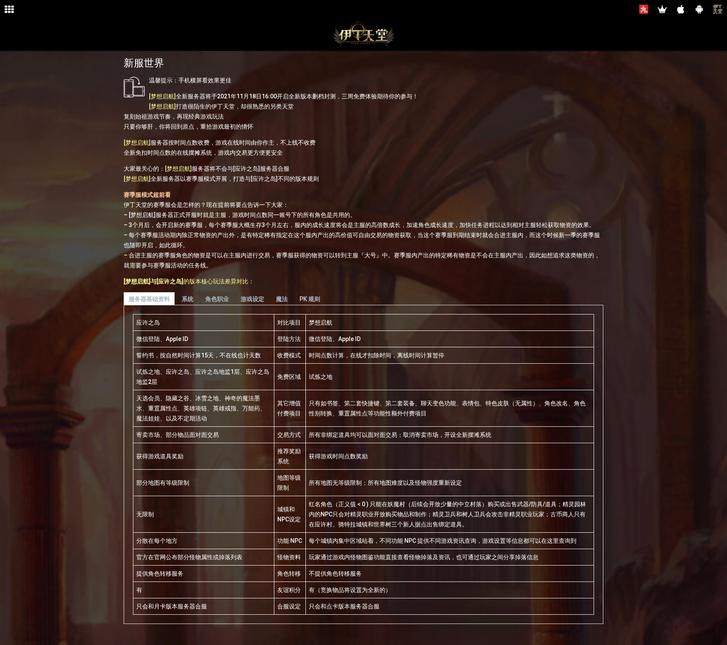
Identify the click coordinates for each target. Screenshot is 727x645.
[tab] (149, 298)
